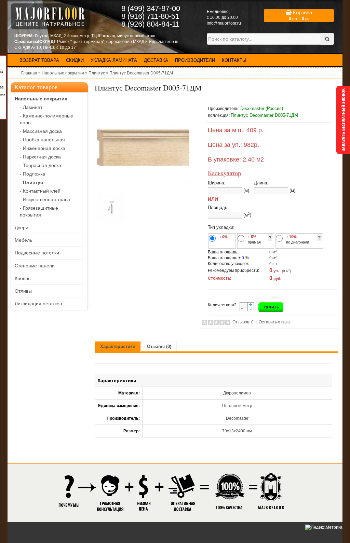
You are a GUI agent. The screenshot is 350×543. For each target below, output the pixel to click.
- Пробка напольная (42, 139)
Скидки (75, 60)
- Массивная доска (41, 131)
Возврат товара (39, 60)
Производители (195, 60)
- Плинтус (31, 182)
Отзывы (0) (159, 346)
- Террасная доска (40, 165)
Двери (21, 227)
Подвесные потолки (37, 252)
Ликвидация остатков (38, 303)
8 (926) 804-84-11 (150, 24)
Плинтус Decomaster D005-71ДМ (141, 73)
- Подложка (32, 174)
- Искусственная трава (45, 199)
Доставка (156, 60)
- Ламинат (31, 107)
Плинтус (97, 73)
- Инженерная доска (42, 148)
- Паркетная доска (40, 156)
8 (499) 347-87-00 (150, 8)
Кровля (23, 278)
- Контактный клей (40, 191)
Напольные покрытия (63, 73)
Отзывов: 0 (243, 322)
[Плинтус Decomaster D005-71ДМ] (143, 147)
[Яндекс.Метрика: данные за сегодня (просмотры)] (323, 527)
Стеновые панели (35, 265)
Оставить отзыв (274, 322)
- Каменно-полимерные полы (46, 119)
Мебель (23, 240)
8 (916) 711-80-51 (150, 16)
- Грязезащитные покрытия (39, 211)
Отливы (23, 291)
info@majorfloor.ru (224, 23)
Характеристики (117, 346)
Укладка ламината (114, 60)
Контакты (234, 60)
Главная (29, 73)
